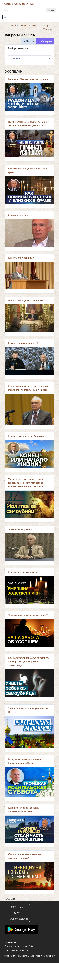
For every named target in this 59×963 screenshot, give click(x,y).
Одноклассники (18, 918)
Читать (29, 41)
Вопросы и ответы (29, 25)
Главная (12, 25)
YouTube (18, 907)
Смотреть (47, 25)
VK (18, 912)
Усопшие (47, 29)
